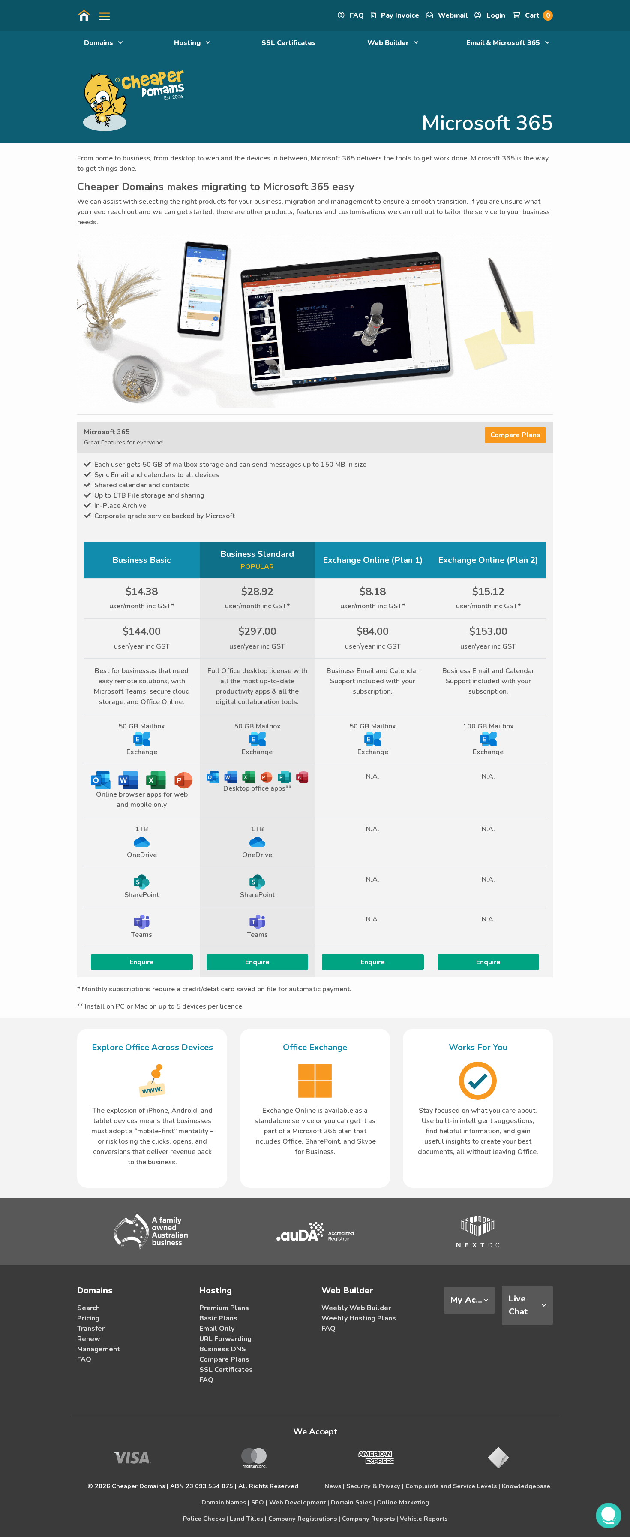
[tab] (469, 1300)
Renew (88, 1339)
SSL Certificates (288, 43)
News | (334, 1486)
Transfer (91, 1328)
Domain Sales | (353, 1502)
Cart (536, 15)
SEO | (259, 1502)
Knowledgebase (526, 1486)
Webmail (452, 15)
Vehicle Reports (423, 1518)
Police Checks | (205, 1518)
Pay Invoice (399, 15)
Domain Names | (225, 1502)
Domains (99, 43)
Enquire (141, 962)
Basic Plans (218, 1318)
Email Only (216, 1328)
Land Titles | (248, 1518)
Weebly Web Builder (356, 1308)
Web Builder (389, 43)
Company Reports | (370, 1518)
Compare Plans (515, 435)
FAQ (356, 15)
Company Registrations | (304, 1518)
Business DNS (222, 1349)
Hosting (188, 43)
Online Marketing (403, 1502)
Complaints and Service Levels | (452, 1486)
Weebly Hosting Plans (358, 1318)
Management (98, 1349)
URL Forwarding (225, 1339)
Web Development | (299, 1502)
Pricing (88, 1318)
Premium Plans (224, 1308)
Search (88, 1308)
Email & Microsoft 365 (504, 43)
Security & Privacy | (375, 1486)
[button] (101, 15)
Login (495, 15)
